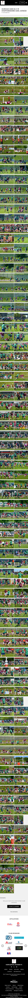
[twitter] (14, 967)
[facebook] (11, 967)
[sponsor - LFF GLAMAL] (9, 938)
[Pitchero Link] (14, 982)
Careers (8, 987)
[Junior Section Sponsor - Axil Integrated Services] (9, 943)
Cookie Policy (8, 990)
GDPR (20, 987)
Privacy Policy (19, 988)
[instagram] (16, 967)
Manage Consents (18, 990)
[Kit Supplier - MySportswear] (19, 943)
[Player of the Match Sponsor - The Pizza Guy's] (9, 948)
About (14, 985)
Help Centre (8, 985)
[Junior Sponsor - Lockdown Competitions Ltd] (19, 948)
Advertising (20, 985)
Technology (14, 987)
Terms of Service (10, 988)
